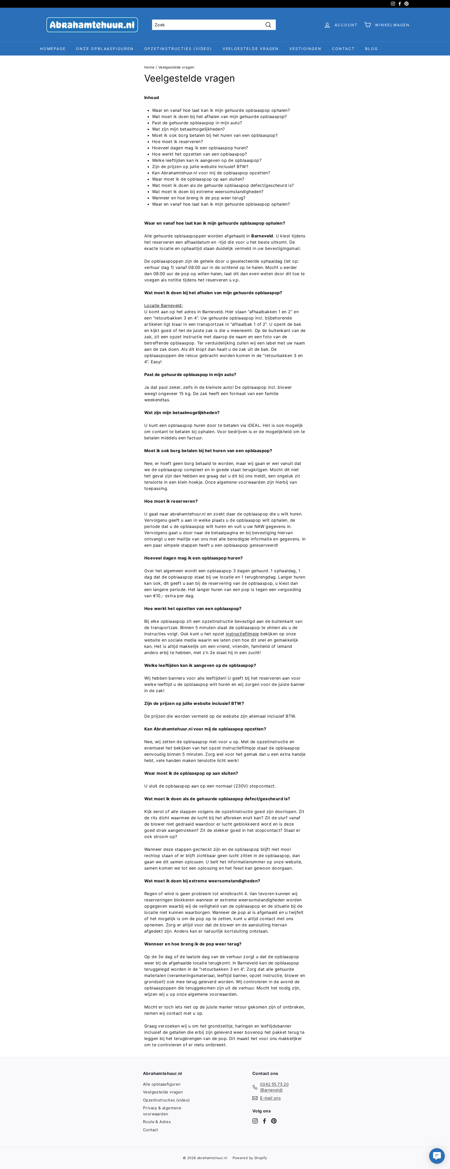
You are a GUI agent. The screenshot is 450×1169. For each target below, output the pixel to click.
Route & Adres (157, 1121)
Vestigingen (305, 48)
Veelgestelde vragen (251, 48)
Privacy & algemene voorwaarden (162, 1110)
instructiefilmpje (242, 633)
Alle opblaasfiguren (162, 1084)
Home (149, 67)
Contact (343, 48)
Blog (371, 48)
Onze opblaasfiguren (105, 48)
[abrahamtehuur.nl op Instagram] (255, 1121)
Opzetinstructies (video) (178, 48)
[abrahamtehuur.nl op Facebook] (264, 1121)
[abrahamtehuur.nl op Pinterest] (274, 1121)
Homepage (53, 48)
